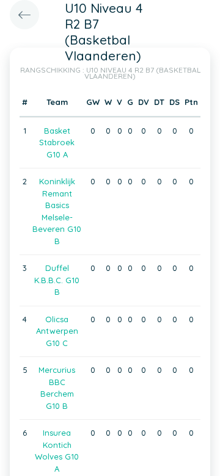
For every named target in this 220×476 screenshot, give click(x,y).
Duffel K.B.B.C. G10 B (56, 280)
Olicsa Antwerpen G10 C (57, 331)
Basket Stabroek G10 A (57, 142)
